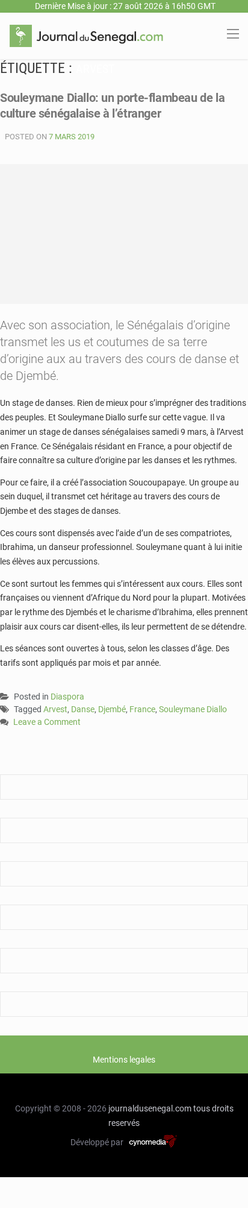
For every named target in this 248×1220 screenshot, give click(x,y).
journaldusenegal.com (149, 1108)
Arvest (55, 709)
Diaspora (67, 696)
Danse (83, 709)
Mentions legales (124, 1059)
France (142, 709)
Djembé (112, 709)
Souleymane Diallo (193, 709)
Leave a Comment (47, 723)
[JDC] (86, 35)
